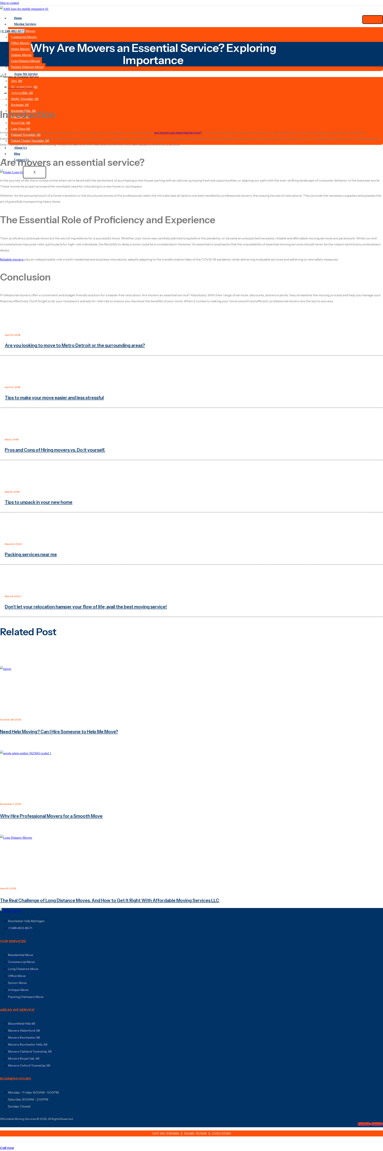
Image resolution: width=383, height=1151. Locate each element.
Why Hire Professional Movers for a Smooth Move (51, 816)
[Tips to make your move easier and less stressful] (191, 372)
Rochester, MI (20, 105)
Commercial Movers (24, 37)
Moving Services (25, 24)
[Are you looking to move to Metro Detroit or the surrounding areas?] (191, 319)
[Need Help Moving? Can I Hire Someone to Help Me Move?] (191, 689)
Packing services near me (31, 554)
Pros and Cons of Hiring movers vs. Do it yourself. (55, 450)
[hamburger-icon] (372, 19)
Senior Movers (20, 49)
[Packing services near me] (191, 528)
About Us (20, 147)
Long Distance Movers (25, 61)
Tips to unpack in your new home (38, 502)
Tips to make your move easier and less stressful (54, 397)
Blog (17, 153)
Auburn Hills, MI (22, 93)
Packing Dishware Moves (27, 67)
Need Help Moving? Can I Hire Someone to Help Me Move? (59, 731)
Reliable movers (12, 259)
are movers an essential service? (178, 132)
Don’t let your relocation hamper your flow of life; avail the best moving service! (86, 607)
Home (18, 18)
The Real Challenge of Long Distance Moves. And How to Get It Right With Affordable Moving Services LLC (109, 900)
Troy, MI (16, 81)
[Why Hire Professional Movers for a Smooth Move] (191, 773)
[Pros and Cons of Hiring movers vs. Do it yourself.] (191, 424)
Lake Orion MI (20, 128)
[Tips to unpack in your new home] (191, 476)
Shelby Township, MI (24, 99)
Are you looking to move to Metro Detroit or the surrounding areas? (75, 345)
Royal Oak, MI (20, 122)
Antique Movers (21, 55)
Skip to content (9, 3)
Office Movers (20, 43)
